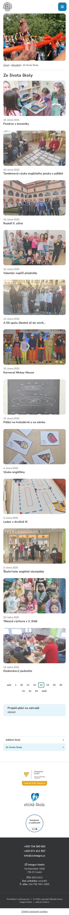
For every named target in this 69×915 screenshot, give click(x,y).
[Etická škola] (34, 799)
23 (41, 684)
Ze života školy (14, 747)
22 (34, 684)
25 (54, 684)
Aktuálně (16, 65)
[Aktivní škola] (34, 823)
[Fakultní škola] (34, 776)
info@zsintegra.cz (34, 855)
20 (21, 684)
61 (30, 691)
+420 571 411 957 (34, 851)
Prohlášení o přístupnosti (18, 899)
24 (47, 684)
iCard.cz (46, 902)
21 (28, 684)
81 (36, 691)
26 (60, 684)
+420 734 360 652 (34, 846)
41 (23, 691)
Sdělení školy (13, 739)
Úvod (6, 65)
